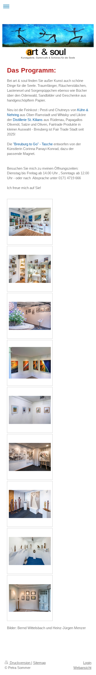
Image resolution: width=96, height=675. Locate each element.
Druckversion (20, 663)
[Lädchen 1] (30, 222)
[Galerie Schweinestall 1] (30, 410)
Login (87, 663)
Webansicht (82, 668)
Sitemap (39, 663)
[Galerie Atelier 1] (30, 457)
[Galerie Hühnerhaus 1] (30, 363)
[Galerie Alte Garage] (30, 316)
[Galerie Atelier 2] (30, 504)
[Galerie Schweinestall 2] (30, 551)
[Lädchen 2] (30, 269)
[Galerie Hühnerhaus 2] (30, 598)
